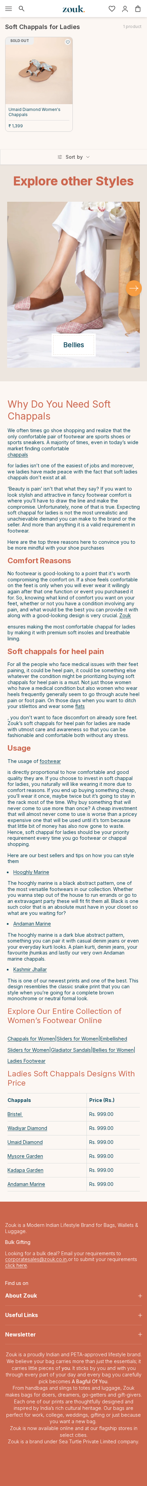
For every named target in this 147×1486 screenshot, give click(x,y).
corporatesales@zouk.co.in (36, 1259)
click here (16, 1265)
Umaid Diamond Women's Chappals (35, 112)
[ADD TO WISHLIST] (68, 42)
